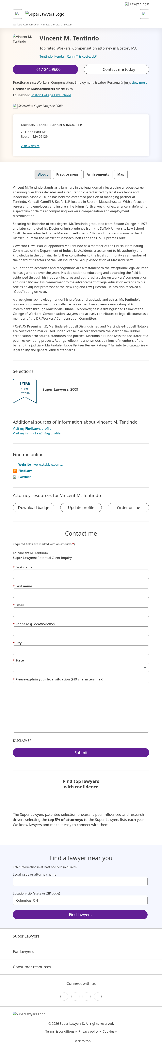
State (18, 660)
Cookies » (110, 1031)
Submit (81, 752)
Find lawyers (80, 914)
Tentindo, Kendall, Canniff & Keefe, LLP (68, 56)
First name (22, 567)
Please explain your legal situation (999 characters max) (58, 679)
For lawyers (23, 951)
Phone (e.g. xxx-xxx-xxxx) (34, 624)
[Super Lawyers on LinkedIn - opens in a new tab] (98, 996)
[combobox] (80, 881)
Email (18, 605)
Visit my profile (32, 428)
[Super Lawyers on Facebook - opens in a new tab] (64, 996)
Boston (68, 24)
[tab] (43, 174)
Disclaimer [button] (22, 740)
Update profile (81, 507)
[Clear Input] (142, 881)
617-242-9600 (84, 6)
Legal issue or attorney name (34, 874)
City (17, 643)
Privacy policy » (89, 1031)
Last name (22, 586)
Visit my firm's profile (36, 433)
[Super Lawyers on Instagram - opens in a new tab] (75, 996)
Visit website (30, 146)
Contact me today (119, 69)
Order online (128, 507)
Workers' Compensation (26, 24)
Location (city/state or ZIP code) (36, 893)
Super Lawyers (26, 936)
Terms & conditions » (61, 1031)
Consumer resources (32, 966)
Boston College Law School (51, 95)
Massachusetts (51, 24)
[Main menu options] (17, 14)
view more (139, 82)
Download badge (33, 507)
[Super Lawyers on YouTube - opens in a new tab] (86, 996)
